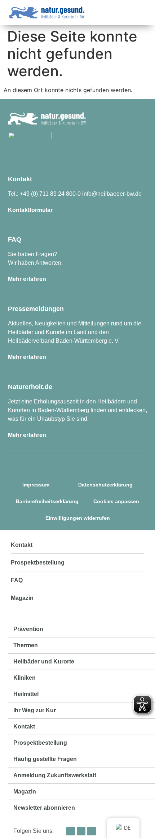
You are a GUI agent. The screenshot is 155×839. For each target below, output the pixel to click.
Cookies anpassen (116, 501)
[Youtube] (97, 463)
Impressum (35, 485)
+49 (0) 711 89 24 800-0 (50, 194)
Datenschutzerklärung (105, 485)
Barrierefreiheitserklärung (47, 501)
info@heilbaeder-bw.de (112, 194)
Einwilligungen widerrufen (77, 518)
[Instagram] (57, 463)
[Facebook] (71, 463)
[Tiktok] (84, 463)
